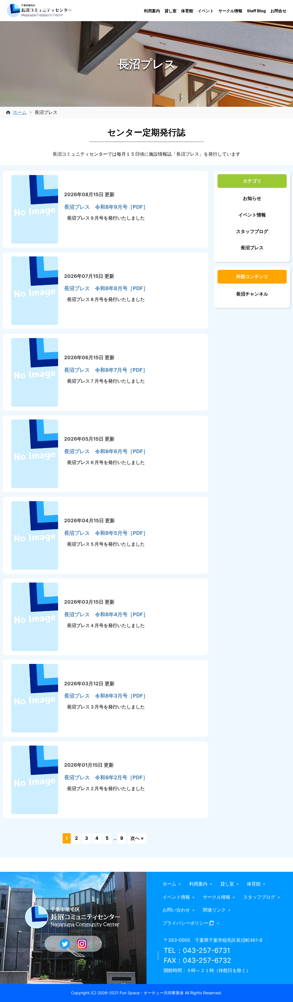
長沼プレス (252, 247)
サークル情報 (230, 10)
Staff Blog (256, 10)
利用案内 (152, 10)
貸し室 (171, 10)
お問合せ (278, 10)
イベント (206, 10)
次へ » (137, 838)
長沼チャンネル (252, 294)
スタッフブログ (252, 231)
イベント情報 (252, 215)
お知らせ (252, 198)
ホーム (20, 112)
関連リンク (214, 910)
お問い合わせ (176, 910)
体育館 (187, 10)
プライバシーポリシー (185, 923)
